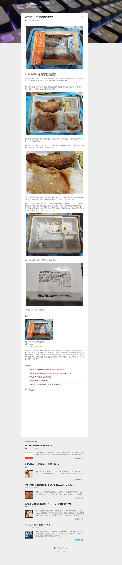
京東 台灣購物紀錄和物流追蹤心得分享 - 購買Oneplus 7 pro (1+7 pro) (49, 485)
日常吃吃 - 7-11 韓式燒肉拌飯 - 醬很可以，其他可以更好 (45, 384)
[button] (83, 17)
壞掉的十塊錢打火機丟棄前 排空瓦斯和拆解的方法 (43, 464)
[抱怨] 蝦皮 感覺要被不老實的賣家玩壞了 (39, 445)
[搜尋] (100, 5)
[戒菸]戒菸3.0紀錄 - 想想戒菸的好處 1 (38, 525)
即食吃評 (32, 390)
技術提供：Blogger (62, 548)
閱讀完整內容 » (79, 458)
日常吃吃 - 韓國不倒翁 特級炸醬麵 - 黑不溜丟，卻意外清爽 (46, 369)
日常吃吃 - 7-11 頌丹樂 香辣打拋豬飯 (40, 377)
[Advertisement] (95, 39)
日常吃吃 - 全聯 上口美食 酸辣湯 (38, 380)
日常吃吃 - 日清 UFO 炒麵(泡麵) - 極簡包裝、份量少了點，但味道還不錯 (50, 373)
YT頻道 (48, 7)
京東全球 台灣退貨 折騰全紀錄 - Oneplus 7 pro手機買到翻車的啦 (48, 504)
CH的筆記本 (31, 4)
